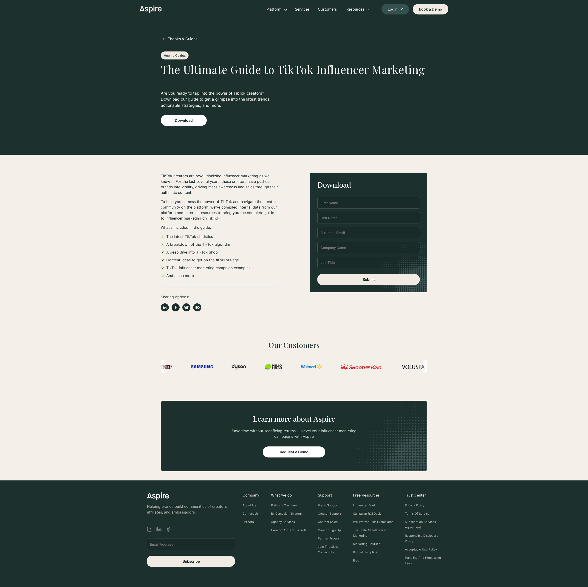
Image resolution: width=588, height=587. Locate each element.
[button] (276, 9)
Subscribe (191, 561)
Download (184, 120)
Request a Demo (294, 452)
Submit (369, 279)
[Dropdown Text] (395, 9)
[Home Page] (151, 9)
